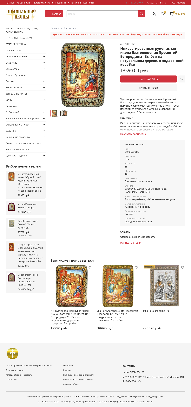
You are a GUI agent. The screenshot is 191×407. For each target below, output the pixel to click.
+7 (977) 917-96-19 (156, 2)
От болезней (12, 112)
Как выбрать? (24, 2)
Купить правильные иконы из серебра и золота (29, 365)
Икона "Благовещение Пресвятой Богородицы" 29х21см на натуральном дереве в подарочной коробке (117, 315)
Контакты (88, 2)
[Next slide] (111, 74)
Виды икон (11, 130)
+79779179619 (177, 2)
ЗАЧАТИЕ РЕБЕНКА (16, 44)
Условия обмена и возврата (19, 375)
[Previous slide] (55, 74)
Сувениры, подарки (16, 155)
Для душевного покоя (17, 124)
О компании (11, 379)
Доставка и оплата (14, 370)
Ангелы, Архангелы (16, 75)
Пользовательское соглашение (78, 379)
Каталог (10, 2)
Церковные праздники (18, 137)
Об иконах (68, 365)
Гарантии (60, 2)
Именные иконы (14, 87)
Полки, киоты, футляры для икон (23, 143)
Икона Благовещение (156, 310)
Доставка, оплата (43, 2)
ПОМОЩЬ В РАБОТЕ (16, 56)
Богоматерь (70, 28)
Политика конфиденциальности (78, 375)
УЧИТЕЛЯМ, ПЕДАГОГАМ (19, 37)
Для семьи (11, 106)
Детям (9, 99)
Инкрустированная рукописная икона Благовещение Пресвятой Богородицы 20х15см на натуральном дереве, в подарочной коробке (70, 317)
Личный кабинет (71, 384)
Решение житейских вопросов (22, 118)
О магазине (74, 2)
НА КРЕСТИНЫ (13, 50)
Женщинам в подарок (17, 149)
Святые (10, 81)
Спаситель (11, 62)
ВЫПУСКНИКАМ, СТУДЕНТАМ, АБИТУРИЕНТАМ (22, 30)
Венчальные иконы (16, 93)
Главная (54, 28)
